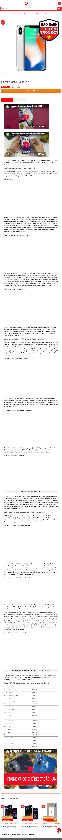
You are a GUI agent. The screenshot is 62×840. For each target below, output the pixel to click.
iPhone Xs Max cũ (8, 726)
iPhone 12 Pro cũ (8, 712)
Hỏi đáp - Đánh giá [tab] (20, 100)
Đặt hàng (31, 91)
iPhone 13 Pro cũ (8, 704)
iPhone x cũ (7, 735)
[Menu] (59, 3)
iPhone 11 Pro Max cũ (9, 718)
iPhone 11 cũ (7, 723)
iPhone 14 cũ (7, 698)
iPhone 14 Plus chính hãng (11, 695)
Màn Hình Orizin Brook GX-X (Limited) (30, 824)
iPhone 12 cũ (7, 715)
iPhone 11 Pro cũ (8, 721)
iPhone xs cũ (7, 729)
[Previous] (1, 816)
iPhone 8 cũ (7, 740)
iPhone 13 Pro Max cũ (9, 701)
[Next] (60, 816)
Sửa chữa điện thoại (27, 14)
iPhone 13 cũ (7, 707)
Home (16, 14)
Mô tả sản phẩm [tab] (7, 100)
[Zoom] (3, 74)
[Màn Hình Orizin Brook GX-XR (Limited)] (10, 812)
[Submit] (59, 8)
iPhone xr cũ (7, 732)
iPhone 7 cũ (7, 746)
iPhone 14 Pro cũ (8, 692)
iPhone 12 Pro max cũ (10, 709)
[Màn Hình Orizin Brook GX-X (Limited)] (31, 812)
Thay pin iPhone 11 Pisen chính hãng (51, 824)
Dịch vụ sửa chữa (42, 14)
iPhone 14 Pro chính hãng (10, 690)
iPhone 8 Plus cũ (8, 737)
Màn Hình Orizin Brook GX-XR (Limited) (10, 824)
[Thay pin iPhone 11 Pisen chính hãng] (51, 812)
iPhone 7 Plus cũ (8, 743)
